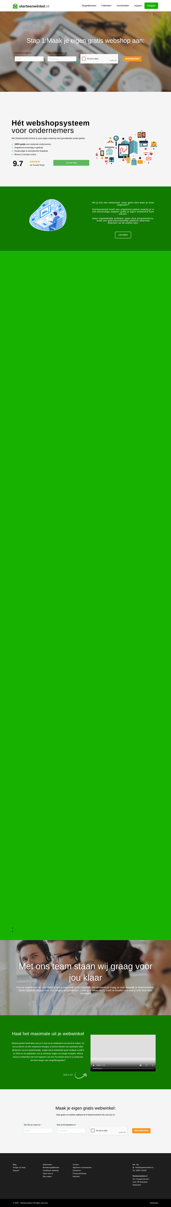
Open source (48, 1173)
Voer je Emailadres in (57, 53)
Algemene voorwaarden (82, 1167)
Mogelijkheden (89, 5)
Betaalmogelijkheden (51, 1167)
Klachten (76, 1176)
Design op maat (19, 1167)
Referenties (47, 1165)
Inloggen (151, 5)
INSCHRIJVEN (132, 59)
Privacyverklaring (79, 1173)
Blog (14, 1165)
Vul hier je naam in (23, 53)
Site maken (47, 1176)
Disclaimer (77, 1170)
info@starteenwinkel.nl (144, 1167)
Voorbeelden (122, 5)
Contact (76, 1165)
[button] (85, 928)
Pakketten (106, 5)
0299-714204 (141, 1170)
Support (138, 5)
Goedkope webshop (51, 1170)
